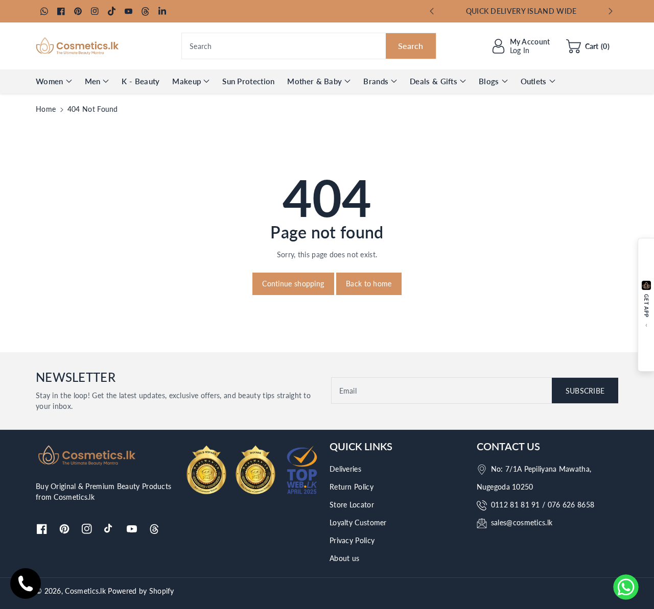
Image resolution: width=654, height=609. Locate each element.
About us (344, 558)
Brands (375, 81)
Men (93, 81)
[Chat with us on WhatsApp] (626, 587)
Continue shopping (293, 283)
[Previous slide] (431, 11)
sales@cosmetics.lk (521, 522)
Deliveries (345, 469)
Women (49, 81)
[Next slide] (610, 11)
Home (46, 109)
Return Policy (351, 486)
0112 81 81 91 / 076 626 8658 (542, 504)
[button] (588, 46)
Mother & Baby (314, 81)
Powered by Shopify (141, 591)
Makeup (186, 81)
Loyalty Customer (358, 522)
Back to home (369, 283)
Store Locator (352, 504)
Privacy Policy (352, 540)
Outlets (534, 81)
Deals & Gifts (433, 81)
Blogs (489, 81)
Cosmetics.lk (85, 591)
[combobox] (309, 46)
